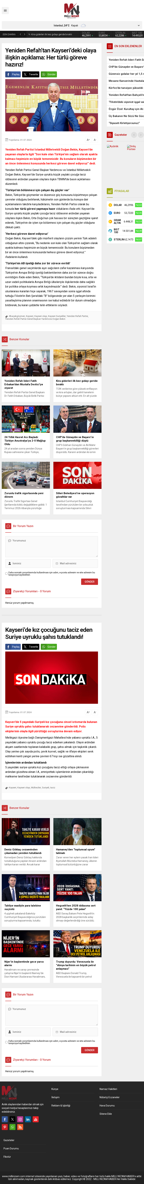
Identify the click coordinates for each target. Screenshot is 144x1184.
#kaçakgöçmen (17, 316)
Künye (54, 1089)
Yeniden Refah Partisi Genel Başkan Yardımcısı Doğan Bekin (35, 319)
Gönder (52, 74)
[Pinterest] (5, 1127)
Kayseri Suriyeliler (57, 316)
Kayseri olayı (40, 316)
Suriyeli (45, 787)
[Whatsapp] (12, 1127)
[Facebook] (5, 1119)
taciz (52, 787)
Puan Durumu (11, 1148)
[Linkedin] (28, 1119)
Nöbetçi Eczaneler (110, 1097)
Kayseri (29, 316)
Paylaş (15, 74)
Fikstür (7, 1156)
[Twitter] (12, 1119)
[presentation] (134, 135)
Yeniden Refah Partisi (77, 316)
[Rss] (20, 1127)
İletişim (55, 1097)
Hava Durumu (107, 1105)
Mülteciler (36, 787)
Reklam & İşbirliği (60, 1105)
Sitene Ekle (106, 1113)
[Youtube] (36, 1119)
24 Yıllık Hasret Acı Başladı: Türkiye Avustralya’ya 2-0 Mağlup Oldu (48, 34)
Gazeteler (9, 1140)
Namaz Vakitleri (108, 1089)
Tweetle (33, 74)
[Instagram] (20, 1119)
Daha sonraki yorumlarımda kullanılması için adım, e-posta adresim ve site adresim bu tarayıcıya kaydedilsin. (51, 573)
